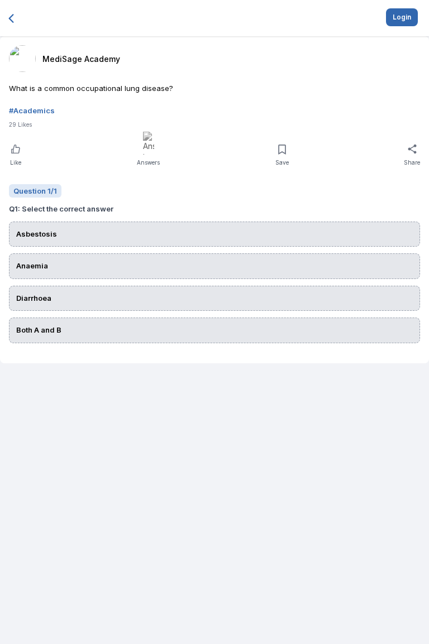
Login (402, 17)
